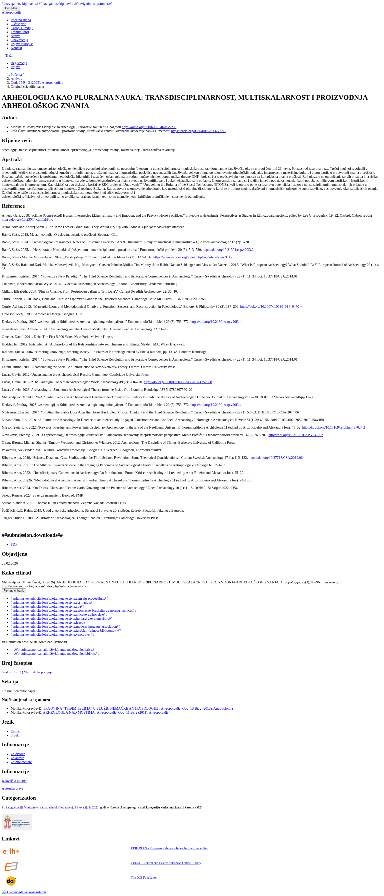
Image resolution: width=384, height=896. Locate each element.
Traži (8, 55)
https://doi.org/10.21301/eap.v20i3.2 (228, 249)
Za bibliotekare (21, 762)
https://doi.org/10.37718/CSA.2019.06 (276, 457)
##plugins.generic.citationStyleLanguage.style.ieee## (48, 622)
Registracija (19, 63)
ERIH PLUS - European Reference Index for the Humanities (169, 848)
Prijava (15, 67)
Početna (17, 74)
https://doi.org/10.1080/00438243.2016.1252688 (178, 382)
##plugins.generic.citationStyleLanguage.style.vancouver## (52, 634)
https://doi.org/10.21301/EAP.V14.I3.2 (295, 435)
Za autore (17, 758)
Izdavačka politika (14, 781)
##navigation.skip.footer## (93, 4)
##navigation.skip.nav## (56, 4)
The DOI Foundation (144, 877)
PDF (14, 544)
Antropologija (11, 12)
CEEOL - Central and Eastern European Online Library (166, 863)
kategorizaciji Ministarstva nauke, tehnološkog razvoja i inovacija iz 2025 (52, 807)
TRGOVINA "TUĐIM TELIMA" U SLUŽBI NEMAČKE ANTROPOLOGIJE (101, 708)
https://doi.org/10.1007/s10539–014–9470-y (271, 306)
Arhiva (15, 36)
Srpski (15, 735)
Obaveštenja (19, 40)
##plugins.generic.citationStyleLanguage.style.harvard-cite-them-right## (61, 618)
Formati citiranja (14, 590)
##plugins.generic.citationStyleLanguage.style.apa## (47, 606)
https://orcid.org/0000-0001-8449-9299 (149, 127)
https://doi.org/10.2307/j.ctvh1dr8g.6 (27, 219)
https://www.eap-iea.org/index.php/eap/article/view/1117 (192, 257)
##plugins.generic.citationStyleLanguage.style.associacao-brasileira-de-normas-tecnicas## (73, 610)
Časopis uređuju (22, 28)
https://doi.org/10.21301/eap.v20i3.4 (215, 321)
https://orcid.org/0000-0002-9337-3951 (198, 131)
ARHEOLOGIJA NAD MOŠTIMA (69, 712)
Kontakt (16, 48)
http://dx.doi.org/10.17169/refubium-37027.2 (333, 427)
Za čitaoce (18, 754)
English (16, 731)
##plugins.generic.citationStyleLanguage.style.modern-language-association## (65, 626)
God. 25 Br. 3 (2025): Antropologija (36, 82)
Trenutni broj (20, 32)
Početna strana (21, 20)
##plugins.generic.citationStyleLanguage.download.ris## (53, 649)
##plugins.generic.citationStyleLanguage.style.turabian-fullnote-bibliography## (66, 630)
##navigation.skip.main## (20, 4)
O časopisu (18, 24)
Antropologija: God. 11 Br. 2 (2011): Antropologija (132, 712)
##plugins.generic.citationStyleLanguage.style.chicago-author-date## (59, 614)
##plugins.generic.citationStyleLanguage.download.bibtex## (56, 653)
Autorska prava (12, 788)
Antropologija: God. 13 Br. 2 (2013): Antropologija (197, 708)
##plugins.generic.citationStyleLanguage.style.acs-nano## (51, 602)
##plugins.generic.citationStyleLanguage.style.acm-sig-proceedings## (59, 598)
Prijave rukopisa (22, 44)
